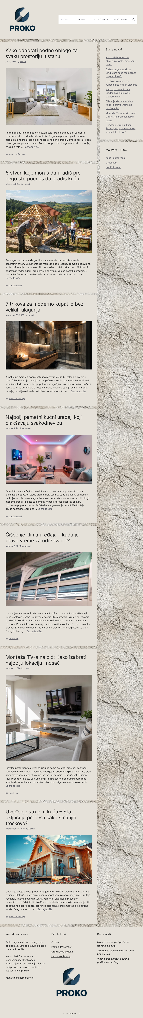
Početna (65, 19)
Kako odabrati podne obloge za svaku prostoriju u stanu (42, 53)
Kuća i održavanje (99, 19)
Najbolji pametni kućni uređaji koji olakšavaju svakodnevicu (44, 420)
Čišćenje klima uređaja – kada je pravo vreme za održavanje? (42, 537)
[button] (133, 19)
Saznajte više (31, 147)
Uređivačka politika (62, 951)
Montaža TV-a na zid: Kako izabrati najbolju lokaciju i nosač (46, 660)
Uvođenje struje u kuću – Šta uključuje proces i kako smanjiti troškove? (41, 817)
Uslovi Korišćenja (60, 956)
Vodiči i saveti (120, 19)
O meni (55, 942)
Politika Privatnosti (61, 947)
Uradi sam (80, 19)
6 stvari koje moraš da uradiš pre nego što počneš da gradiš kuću (43, 175)
